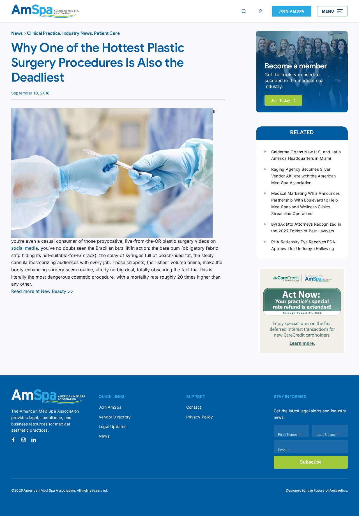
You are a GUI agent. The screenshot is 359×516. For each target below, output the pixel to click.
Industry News (77, 33)
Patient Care (106, 33)
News (17, 33)
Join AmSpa (292, 11)
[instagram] (23, 440)
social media (24, 248)
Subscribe (311, 462)
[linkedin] (33, 440)
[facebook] (13, 440)
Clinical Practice (43, 33)
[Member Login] (260, 11)
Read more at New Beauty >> (42, 291)
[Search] (243, 11)
